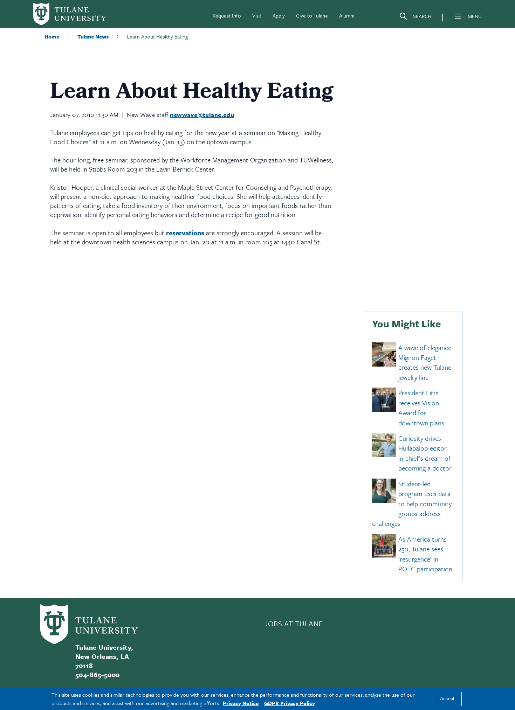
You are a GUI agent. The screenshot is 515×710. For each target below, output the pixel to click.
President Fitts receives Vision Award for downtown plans (421, 407)
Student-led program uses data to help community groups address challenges (412, 503)
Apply (279, 15)
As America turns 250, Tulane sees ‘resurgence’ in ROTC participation (425, 553)
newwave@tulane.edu (202, 114)
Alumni (346, 15)
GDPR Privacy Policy (289, 703)
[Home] (69, 14)
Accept (447, 699)
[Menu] (458, 16)
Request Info (227, 15)
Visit (256, 15)
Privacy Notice (241, 703)
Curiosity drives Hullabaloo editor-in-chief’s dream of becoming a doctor (425, 453)
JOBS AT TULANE (294, 623)
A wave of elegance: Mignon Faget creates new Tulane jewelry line (425, 362)
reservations (185, 232)
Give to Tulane (312, 15)
